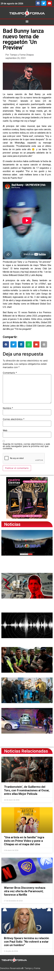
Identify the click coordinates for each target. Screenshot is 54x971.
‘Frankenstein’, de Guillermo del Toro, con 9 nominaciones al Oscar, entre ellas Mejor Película (26, 790)
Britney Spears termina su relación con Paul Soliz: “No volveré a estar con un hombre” (26, 942)
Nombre (8, 408)
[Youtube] (49, 3)
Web (5, 430)
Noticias (12, 524)
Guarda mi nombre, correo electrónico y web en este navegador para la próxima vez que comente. (26, 446)
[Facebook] (38, 3)
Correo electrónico (13, 419)
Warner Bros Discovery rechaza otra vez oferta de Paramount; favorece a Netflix (24, 891)
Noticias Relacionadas (26, 751)
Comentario (10, 373)
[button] (27, 21)
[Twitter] (43, 3)
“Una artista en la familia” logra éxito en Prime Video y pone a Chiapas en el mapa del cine (24, 841)
